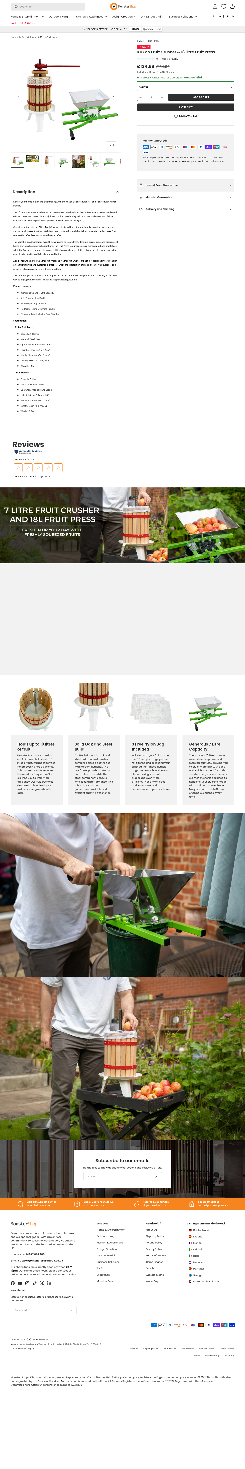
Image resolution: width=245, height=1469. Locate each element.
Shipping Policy (155, 1236)
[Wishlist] (223, 6)
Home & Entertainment (25, 16)
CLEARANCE (27, 23)
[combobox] (48, 7)
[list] (66, 97)
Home (13, 37)
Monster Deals (105, 1281)
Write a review (170, 58)
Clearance (103, 1275)
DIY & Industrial (151, 16)
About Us (151, 1229)
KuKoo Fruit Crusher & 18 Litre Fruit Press (38, 37)
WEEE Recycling (155, 1275)
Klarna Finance (155, 1262)
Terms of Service (156, 1255)
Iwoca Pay (152, 1281)
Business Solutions (181, 16)
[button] (232, 6)
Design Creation (122, 16)
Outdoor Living (58, 16)
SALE (13, 23)
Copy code (153, 29)
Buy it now (186, 107)
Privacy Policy (154, 1249)
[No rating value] (146, 59)
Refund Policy (154, 1242)
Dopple (150, 1268)
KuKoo (140, 41)
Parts (230, 16)
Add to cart (201, 97)
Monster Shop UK (26, 1348)
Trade (217, 16)
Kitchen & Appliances (89, 16)
